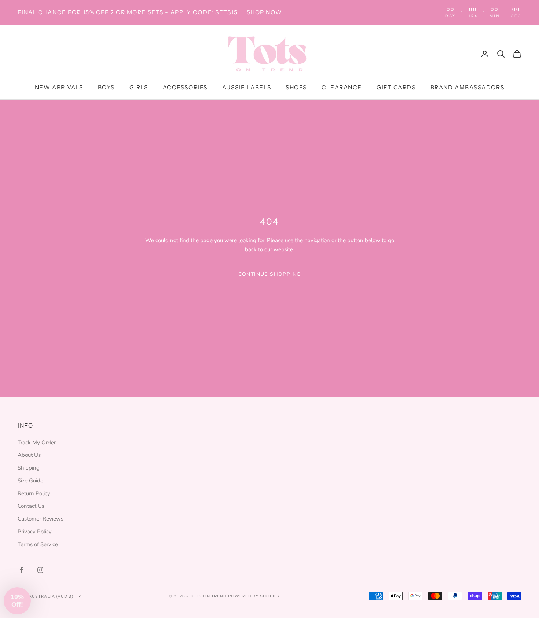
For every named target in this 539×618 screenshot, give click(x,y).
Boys (106, 87)
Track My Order (37, 442)
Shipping (29, 467)
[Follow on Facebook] (21, 570)
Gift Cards (396, 87)
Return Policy (34, 493)
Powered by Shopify (254, 596)
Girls (138, 87)
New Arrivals (59, 87)
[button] (17, 600)
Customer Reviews (40, 518)
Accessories (185, 87)
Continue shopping (269, 274)
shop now (264, 12)
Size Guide (30, 480)
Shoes (296, 87)
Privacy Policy (35, 531)
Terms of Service (38, 544)
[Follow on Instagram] (40, 570)
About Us (29, 455)
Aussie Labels (246, 87)
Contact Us (31, 506)
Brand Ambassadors (467, 87)
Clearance (342, 87)
